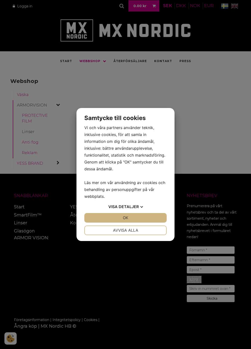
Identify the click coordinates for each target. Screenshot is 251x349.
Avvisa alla (125, 230)
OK (125, 217)
